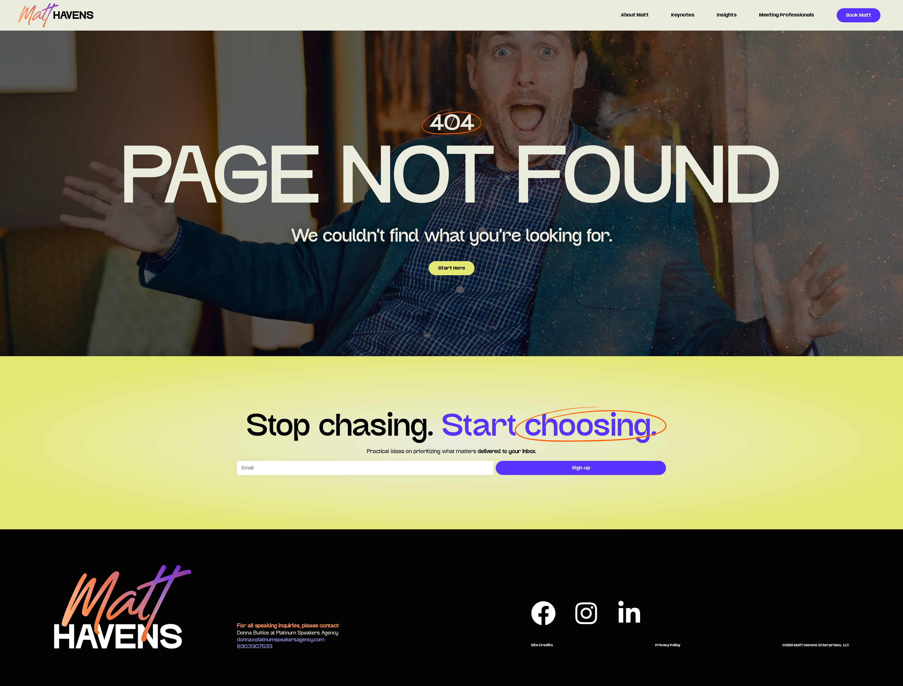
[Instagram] (586, 613)
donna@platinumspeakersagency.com (280, 639)
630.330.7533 (254, 646)
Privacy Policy (667, 645)
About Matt (635, 15)
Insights (727, 15)
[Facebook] (543, 613)
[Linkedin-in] (629, 613)
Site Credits (542, 645)
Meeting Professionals (786, 15)
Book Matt (858, 15)
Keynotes (682, 15)
